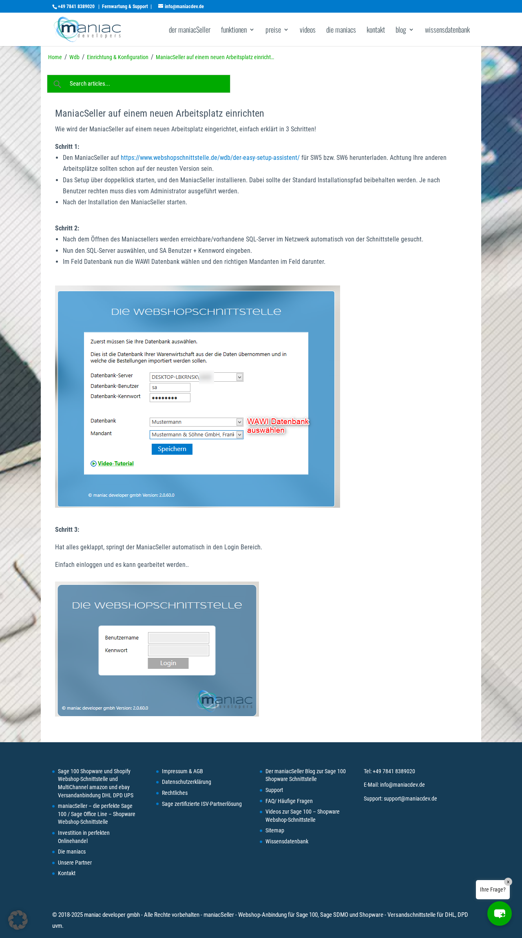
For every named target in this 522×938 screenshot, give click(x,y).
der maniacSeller (189, 31)
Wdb (74, 57)
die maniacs (341, 31)
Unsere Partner (75, 862)
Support (274, 790)
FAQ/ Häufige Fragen (289, 801)
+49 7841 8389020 (76, 6)
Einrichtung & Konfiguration (117, 57)
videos (308, 31)
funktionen (234, 31)
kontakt (376, 31)
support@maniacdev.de (410, 798)
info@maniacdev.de (402, 784)
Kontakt (66, 873)
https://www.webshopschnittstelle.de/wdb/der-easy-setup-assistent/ (210, 157)
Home (55, 57)
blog (401, 31)
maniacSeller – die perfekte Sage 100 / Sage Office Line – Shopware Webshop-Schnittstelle (96, 814)
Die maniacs (72, 851)
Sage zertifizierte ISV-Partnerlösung (202, 804)
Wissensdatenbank (286, 841)
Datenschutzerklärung (186, 782)
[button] (499, 913)
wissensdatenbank (447, 31)
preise (273, 31)
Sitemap (274, 830)
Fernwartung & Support (125, 6)
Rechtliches (175, 793)
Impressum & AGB (182, 771)
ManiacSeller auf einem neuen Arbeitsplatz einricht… (215, 57)
